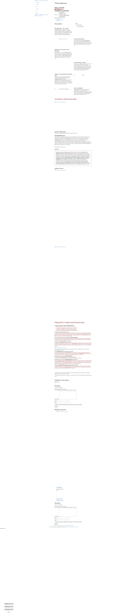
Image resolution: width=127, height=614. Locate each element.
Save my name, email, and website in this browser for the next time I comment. (68, 404)
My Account (55, 525)
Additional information (60, 19)
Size (76, 26)
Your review (57, 399)
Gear (37, 6)
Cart (36, 10)
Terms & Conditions (67, 525)
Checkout (72, 525)
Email (56, 402)
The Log (37, 8)
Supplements (63, 17)
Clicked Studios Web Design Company (72, 526)
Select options (61, 489)
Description (58, 18)
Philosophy (37, 2)
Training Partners (60, 525)
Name (56, 400)
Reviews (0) (58, 20)
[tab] (74, 18)
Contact (37, 13)
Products (37, 4)
